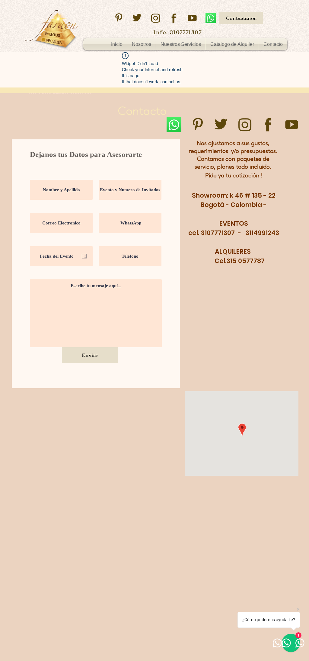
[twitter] (137, 18)
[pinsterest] (118, 18)
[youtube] (192, 18)
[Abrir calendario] (84, 256)
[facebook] (174, 18)
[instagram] (155, 18)
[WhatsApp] (210, 18)
